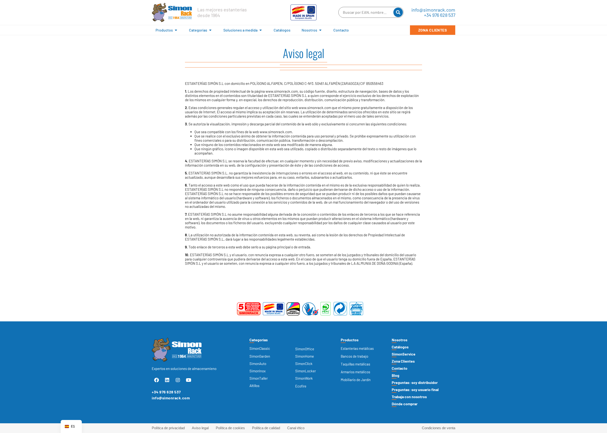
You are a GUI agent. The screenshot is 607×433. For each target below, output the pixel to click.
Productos (350, 339)
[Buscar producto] (398, 12)
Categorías (258, 339)
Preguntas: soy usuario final (415, 389)
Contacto (399, 368)
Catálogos (400, 347)
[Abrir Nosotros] (320, 30)
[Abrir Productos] (176, 30)
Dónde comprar (405, 403)
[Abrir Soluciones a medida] (260, 30)
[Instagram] (178, 380)
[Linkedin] (167, 380)
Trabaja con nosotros (409, 396)
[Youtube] (188, 380)
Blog (395, 375)
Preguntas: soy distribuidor (415, 382)
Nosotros (399, 339)
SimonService (403, 354)
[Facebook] (156, 380)
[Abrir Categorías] (210, 30)
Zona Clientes (403, 361)
